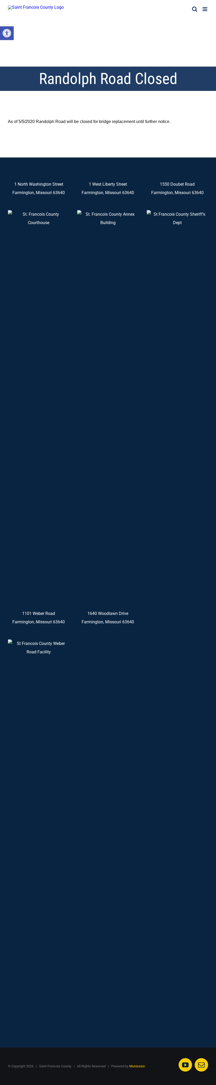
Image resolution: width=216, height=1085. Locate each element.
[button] (7, 33)
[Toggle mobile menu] (205, 9)
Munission (137, 1066)
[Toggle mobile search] (194, 9)
